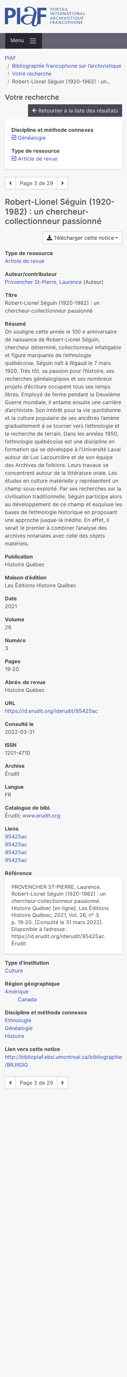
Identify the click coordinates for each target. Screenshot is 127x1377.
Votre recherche (31, 73)
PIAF (10, 58)
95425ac (16, 836)
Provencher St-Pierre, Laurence (43, 282)
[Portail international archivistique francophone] (63, 16)
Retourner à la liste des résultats (77, 110)
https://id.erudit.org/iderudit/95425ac (51, 711)
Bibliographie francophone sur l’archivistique (66, 65)
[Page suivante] (62, 183)
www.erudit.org (41, 815)
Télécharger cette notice (83, 237)
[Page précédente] (10, 183)
